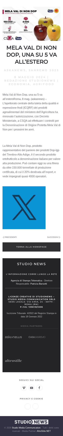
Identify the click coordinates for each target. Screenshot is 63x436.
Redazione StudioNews (30, 80)
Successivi (52, 237)
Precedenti (11, 237)
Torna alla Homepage (31, 247)
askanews (15, 70)
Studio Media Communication (26, 427)
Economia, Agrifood (31, 84)
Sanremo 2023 (44, 70)
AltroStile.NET (44, 431)
